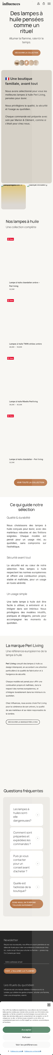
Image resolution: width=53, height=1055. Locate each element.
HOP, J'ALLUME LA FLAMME (20, 971)
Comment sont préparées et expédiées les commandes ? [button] (22, 838)
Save (11, 239)
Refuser (26, 1037)
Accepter (26, 1029)
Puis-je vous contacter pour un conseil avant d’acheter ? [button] (21, 863)
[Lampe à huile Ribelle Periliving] (26, 375)
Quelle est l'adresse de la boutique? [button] (22, 887)
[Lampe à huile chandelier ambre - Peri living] (26, 256)
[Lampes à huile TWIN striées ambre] (26, 318)
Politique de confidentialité (32, 1051)
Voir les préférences (26, 1044)
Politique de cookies (16, 1051)
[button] (49, 1004)
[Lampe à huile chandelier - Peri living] (26, 433)
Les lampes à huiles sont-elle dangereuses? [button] (22, 814)
